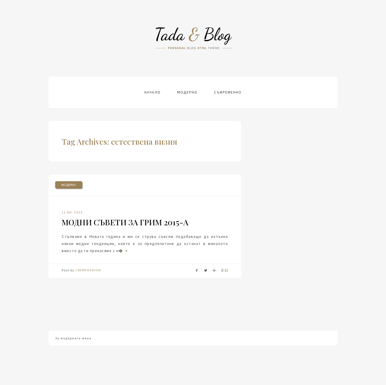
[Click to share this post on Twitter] (205, 271)
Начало (152, 92)
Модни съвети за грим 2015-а (125, 222)
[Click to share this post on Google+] (214, 271)
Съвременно (228, 92)
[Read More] (125, 250)
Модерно (187, 92)
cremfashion (88, 270)
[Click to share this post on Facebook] (196, 271)
